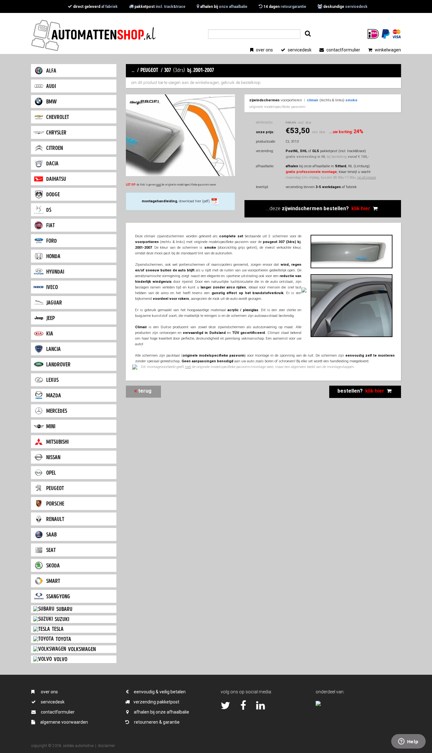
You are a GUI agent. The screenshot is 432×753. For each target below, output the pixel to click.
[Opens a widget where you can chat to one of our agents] (408, 742)
